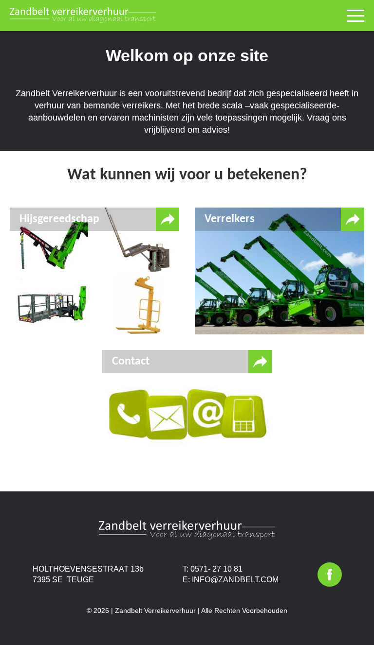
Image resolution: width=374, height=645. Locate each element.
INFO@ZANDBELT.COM (235, 579)
